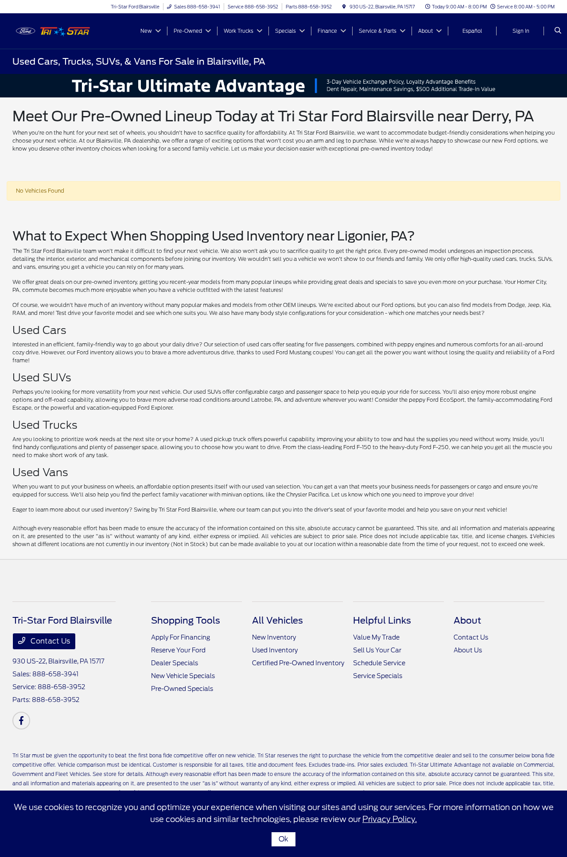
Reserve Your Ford (178, 650)
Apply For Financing (180, 637)
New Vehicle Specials (183, 675)
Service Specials (377, 675)
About (467, 620)
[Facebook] (21, 720)
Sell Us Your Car (377, 650)
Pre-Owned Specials (182, 688)
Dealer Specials (174, 663)
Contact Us (49, 641)
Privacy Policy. (389, 819)
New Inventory (274, 637)
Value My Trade (376, 637)
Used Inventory (275, 650)
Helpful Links (382, 620)
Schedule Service (379, 663)
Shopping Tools (185, 620)
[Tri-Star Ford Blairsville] (52, 30)
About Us (468, 650)
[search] (558, 31)
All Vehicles (277, 620)
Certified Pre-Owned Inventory (298, 663)
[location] (344, 6)
